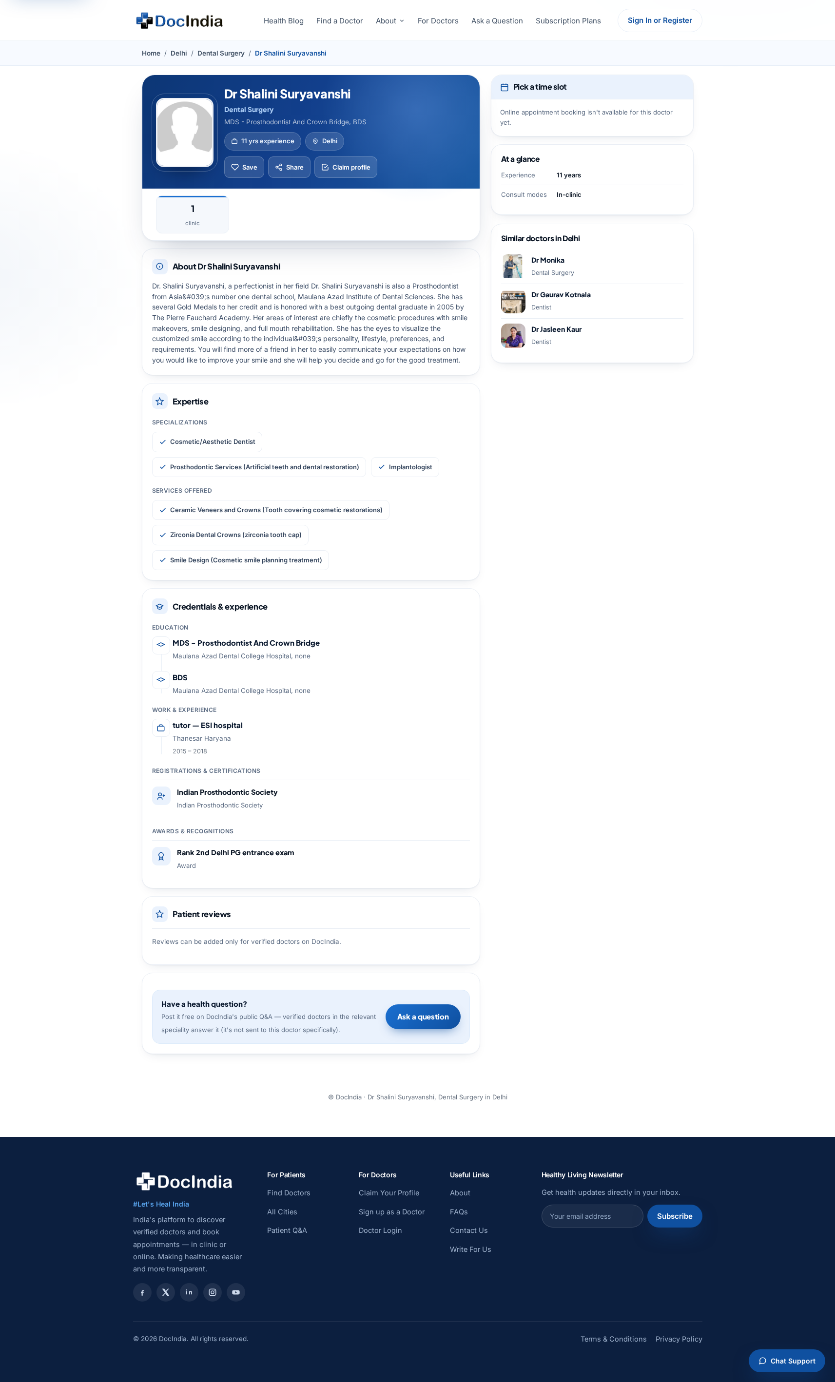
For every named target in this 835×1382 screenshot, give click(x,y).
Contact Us (469, 1230)
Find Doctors (289, 1193)
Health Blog (284, 20)
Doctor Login (380, 1230)
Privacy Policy (679, 1339)
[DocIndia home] (179, 20)
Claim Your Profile (389, 1193)
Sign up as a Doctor (392, 1212)
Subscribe (675, 1216)
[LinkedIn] (189, 1292)
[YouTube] (236, 1292)
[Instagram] (212, 1292)
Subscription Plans (568, 20)
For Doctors (438, 20)
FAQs (459, 1212)
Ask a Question (497, 20)
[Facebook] (142, 1292)
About (386, 20)
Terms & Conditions (614, 1339)
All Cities (282, 1212)
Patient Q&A (287, 1230)
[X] (165, 1292)
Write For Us (470, 1249)
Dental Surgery (221, 53)
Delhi (179, 53)
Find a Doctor (339, 20)
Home (151, 53)
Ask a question (423, 1016)
